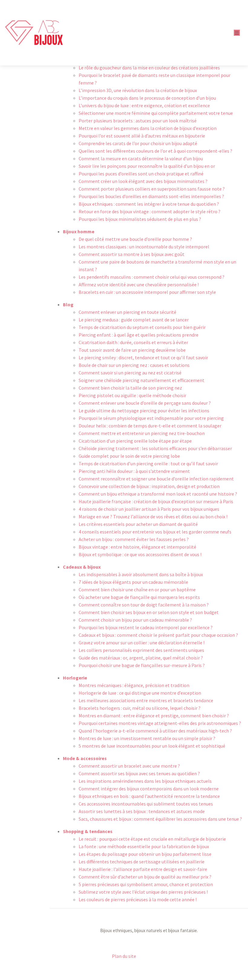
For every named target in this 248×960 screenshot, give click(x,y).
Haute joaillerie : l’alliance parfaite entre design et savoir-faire (143, 869)
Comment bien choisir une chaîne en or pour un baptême (137, 589)
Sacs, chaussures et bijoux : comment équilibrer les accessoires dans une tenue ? (160, 819)
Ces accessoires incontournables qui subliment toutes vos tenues (146, 804)
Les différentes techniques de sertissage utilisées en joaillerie (141, 862)
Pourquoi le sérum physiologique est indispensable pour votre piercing (151, 418)
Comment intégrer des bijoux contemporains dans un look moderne (149, 789)
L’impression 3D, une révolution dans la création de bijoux (138, 90)
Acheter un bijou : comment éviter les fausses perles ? (134, 539)
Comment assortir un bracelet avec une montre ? (129, 766)
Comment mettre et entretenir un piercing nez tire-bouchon (142, 433)
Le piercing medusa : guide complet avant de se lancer (134, 320)
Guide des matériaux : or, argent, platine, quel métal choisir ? (141, 658)
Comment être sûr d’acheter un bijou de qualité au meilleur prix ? (145, 877)
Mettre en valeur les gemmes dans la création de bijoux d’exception (148, 128)
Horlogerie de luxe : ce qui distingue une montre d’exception (140, 693)
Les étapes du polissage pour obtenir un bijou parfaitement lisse (145, 854)
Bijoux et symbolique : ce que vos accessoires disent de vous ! (140, 554)
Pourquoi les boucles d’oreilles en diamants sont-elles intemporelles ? (151, 196)
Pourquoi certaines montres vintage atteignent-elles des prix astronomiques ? (160, 723)
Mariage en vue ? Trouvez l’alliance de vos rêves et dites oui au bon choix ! (153, 516)
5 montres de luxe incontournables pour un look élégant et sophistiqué (152, 746)
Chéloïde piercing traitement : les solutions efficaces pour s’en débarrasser (155, 448)
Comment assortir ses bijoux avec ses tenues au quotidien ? (139, 773)
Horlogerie (75, 678)
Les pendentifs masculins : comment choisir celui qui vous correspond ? (151, 277)
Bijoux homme (78, 231)
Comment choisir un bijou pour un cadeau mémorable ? (135, 620)
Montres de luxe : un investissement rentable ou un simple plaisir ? (147, 738)
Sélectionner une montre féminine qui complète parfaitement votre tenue (156, 113)
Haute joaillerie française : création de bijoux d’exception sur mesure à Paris (156, 501)
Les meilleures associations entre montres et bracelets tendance (146, 700)
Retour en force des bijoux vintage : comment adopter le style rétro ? (149, 211)
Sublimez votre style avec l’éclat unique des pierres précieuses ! (143, 892)
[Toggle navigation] (236, 32)
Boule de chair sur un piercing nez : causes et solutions (134, 365)
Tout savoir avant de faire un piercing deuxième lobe (132, 350)
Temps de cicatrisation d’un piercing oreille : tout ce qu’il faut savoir (148, 463)
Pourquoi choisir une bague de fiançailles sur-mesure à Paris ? (142, 665)
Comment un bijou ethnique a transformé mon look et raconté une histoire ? (158, 494)
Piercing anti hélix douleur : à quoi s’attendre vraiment (134, 471)
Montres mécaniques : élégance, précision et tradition (134, 685)
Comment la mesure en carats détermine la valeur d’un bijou (141, 158)
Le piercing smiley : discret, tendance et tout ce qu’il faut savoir (143, 357)
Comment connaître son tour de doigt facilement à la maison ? (144, 605)
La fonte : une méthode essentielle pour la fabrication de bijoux (144, 846)
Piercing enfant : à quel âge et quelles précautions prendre (138, 335)
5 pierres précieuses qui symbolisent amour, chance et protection (146, 884)
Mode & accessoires (85, 758)
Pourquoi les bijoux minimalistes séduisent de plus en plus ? (140, 219)
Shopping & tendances (88, 831)
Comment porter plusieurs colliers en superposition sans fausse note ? (152, 189)
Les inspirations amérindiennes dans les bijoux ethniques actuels (145, 781)
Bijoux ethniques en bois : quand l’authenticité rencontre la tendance (149, 796)
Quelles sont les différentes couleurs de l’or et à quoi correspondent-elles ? (155, 151)
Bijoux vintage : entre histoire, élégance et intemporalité (137, 547)
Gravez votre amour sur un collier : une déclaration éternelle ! (141, 642)
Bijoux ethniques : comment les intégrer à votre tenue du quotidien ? (149, 204)
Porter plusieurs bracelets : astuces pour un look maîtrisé (138, 121)
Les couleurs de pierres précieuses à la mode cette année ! (138, 899)
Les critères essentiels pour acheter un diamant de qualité (138, 524)
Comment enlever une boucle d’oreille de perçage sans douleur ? (145, 403)
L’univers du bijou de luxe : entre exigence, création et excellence (144, 105)
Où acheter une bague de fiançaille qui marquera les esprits (139, 597)
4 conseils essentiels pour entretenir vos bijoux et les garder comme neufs (155, 532)
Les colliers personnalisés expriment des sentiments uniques (141, 650)
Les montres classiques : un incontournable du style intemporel (144, 247)
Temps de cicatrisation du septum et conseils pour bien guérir (142, 327)
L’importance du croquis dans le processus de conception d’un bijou (147, 98)
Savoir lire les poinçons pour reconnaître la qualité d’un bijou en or (147, 166)
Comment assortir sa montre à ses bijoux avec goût (131, 254)
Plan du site (124, 956)
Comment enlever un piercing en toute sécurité (127, 312)
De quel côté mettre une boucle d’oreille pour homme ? (135, 239)
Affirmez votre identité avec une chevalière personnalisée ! (139, 284)
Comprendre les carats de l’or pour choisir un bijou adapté (138, 143)
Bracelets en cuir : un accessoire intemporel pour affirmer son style (147, 292)
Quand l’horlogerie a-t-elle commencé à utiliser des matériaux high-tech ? (155, 731)
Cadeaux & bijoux (82, 567)
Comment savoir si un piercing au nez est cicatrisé (130, 373)
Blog (68, 304)
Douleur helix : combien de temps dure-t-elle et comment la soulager (150, 426)
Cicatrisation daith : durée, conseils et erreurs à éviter (133, 342)
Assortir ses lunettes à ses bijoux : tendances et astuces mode (142, 811)
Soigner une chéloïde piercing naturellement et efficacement (141, 380)
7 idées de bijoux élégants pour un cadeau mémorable (133, 582)
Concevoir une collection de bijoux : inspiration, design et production (149, 486)
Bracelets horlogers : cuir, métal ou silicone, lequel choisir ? (140, 708)
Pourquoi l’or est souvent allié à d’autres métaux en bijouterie (142, 136)
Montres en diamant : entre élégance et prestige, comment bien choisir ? (154, 716)
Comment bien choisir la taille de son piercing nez (130, 388)
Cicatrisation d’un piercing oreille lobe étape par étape (135, 441)
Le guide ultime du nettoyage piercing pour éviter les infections (144, 410)
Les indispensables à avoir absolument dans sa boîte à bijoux (141, 574)
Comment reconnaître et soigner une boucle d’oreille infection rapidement (156, 479)
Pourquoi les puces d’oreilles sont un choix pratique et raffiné (141, 174)
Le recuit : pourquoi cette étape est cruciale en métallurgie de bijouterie (152, 839)
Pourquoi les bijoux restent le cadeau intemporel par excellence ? (146, 627)
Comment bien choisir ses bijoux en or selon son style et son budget (149, 612)
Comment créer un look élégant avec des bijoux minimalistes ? (143, 181)
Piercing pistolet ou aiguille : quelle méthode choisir (132, 395)
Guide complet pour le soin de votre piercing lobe (129, 456)
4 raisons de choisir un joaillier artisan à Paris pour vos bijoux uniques (149, 509)
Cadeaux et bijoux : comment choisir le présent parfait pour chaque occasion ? (158, 635)
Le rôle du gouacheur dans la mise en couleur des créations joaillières (149, 68)
